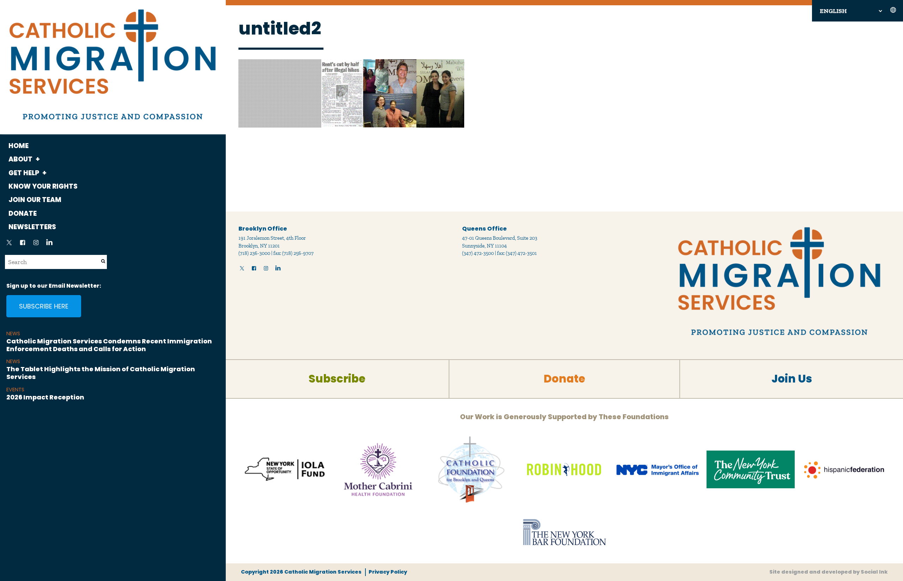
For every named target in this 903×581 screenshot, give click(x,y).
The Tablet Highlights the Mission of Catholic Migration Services (100, 373)
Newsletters (32, 227)
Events (15, 389)
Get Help (23, 173)
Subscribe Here (43, 306)
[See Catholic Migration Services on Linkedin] (49, 245)
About (20, 159)
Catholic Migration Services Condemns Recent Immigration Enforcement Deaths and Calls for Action (109, 345)
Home (18, 146)
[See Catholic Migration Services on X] (9, 245)
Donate (22, 213)
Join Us (791, 378)
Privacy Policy (388, 571)
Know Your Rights (43, 186)
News (13, 333)
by (828, 571)
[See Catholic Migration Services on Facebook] (22, 245)
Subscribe (337, 378)
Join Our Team (34, 199)
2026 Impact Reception (45, 397)
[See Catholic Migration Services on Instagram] (36, 245)
